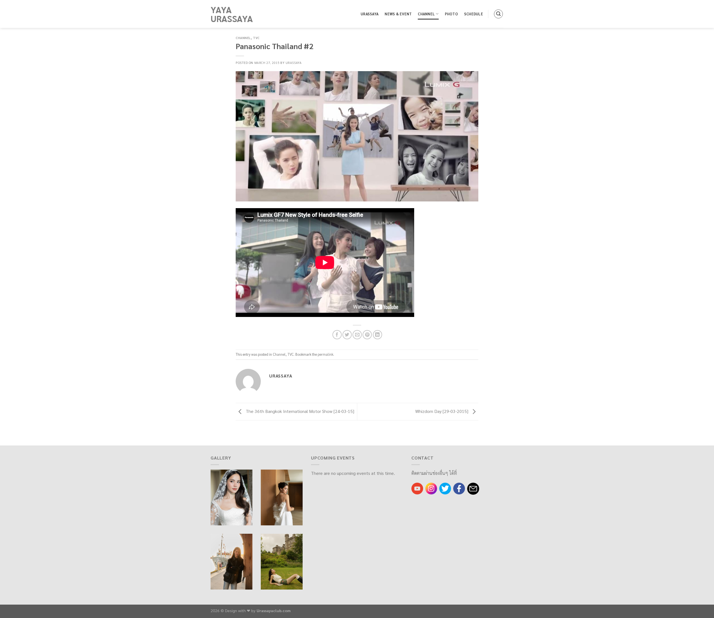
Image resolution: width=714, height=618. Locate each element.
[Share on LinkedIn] (377, 334)
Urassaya (369, 13)
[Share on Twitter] (347, 334)
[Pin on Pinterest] (367, 334)
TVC (256, 38)
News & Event (398, 13)
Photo (451, 13)
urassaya (293, 63)
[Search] (498, 13)
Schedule (473, 13)
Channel (426, 13)
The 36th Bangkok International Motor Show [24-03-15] (299, 411)
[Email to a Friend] (357, 334)
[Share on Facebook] (337, 334)
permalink (325, 354)
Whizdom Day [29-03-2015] (442, 411)
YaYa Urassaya (232, 14)
